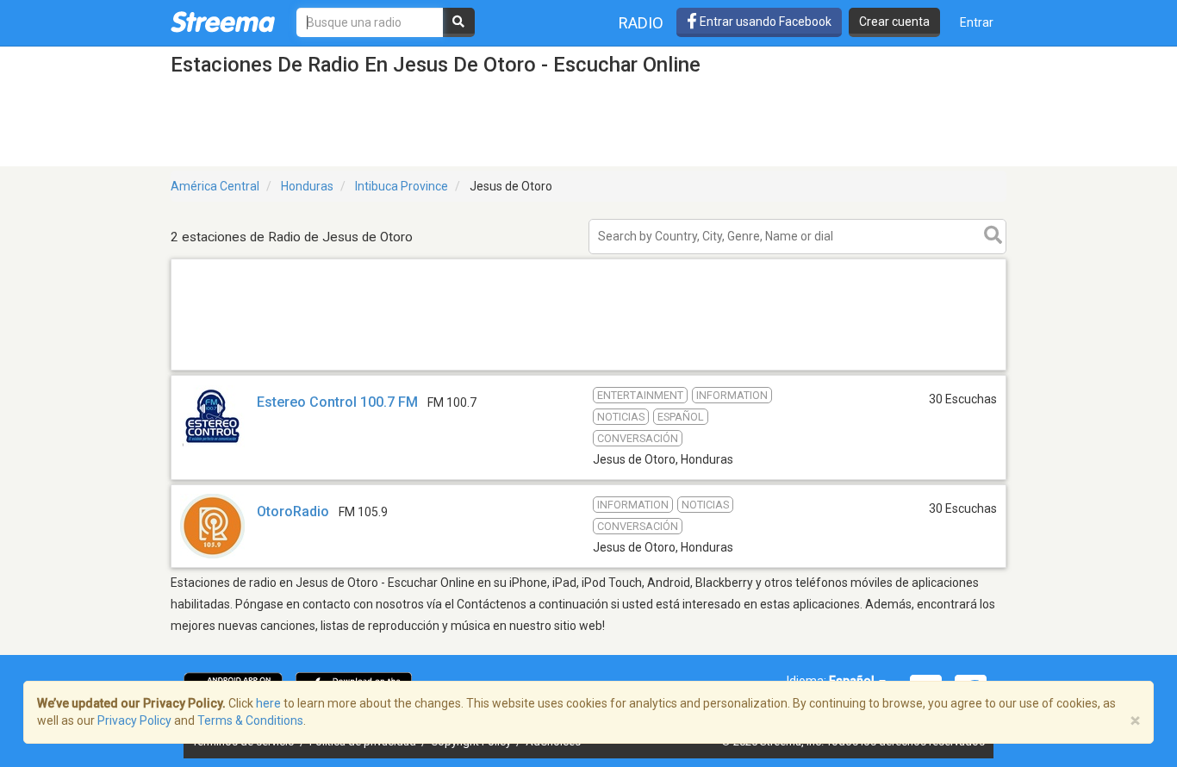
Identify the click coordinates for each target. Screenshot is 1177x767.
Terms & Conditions (250, 720)
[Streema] (223, 21)
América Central (215, 186)
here (268, 703)
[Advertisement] (588, 369)
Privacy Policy (134, 720)
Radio (641, 23)
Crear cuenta (894, 21)
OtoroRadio (293, 511)
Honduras (307, 186)
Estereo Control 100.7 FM (337, 402)
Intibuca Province (401, 186)
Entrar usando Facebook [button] (764, 21)
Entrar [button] (976, 22)
